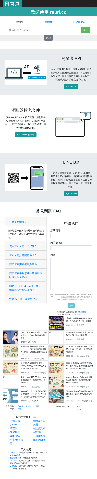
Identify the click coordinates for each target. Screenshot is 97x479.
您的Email (56, 242)
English (20, 406)
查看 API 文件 (71, 86)
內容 (52, 255)
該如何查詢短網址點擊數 (23, 264)
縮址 (85, 30)
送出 (71, 305)
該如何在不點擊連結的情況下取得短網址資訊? (25, 275)
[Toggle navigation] (90, 3)
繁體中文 (29, 406)
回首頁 (12, 3)
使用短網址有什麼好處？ (23, 246)
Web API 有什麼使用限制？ (24, 299)
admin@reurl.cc (78, 314)
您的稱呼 (55, 230)
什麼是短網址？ (18, 222)
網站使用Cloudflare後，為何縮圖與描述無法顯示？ (25, 288)
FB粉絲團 (82, 311)
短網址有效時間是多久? (22, 255)
